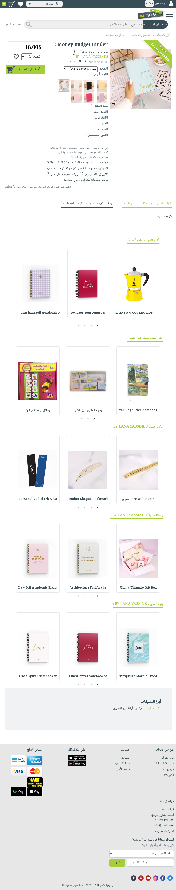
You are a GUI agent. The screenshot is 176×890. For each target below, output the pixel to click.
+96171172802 (163, 820)
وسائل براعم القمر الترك (37, 410)
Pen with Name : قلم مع (138, 499)
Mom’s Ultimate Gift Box (138, 587)
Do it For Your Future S (88, 313)
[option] (135, 285)
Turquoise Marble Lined (138, 676)
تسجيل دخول (161, 4)
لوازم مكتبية (113, 35)
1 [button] (98, 326)
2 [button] (91, 326)
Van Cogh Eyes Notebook (138, 410)
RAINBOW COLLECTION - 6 (135, 315)
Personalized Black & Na (37, 499)
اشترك (117, 863)
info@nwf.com (16, 187)
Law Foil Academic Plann (37, 587)
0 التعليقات (74, 62)
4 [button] (78, 326)
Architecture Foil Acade (88, 587)
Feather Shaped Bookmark (88, 499)
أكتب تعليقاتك (152, 708)
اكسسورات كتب (141, 35)
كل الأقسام (163, 35)
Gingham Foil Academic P (40, 313)
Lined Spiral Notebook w (88, 676)
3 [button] (85, 326)
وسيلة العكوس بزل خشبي (88, 410)
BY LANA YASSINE (91, 57)
